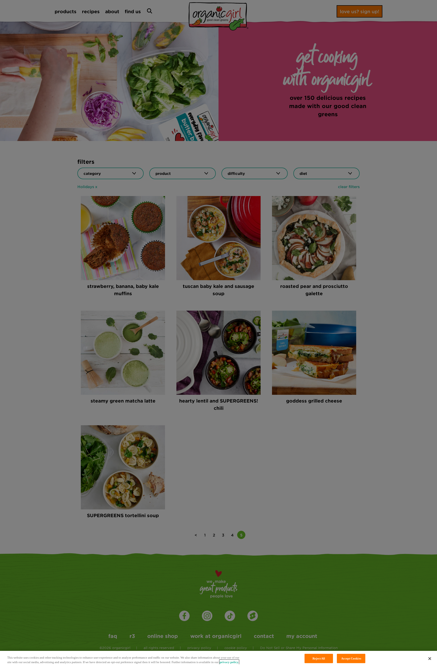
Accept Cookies (351, 658)
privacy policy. (229, 662)
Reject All (319, 658)
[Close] (430, 659)
